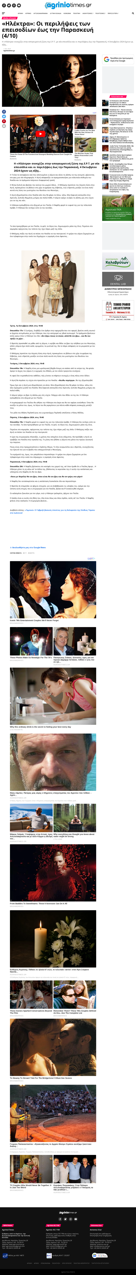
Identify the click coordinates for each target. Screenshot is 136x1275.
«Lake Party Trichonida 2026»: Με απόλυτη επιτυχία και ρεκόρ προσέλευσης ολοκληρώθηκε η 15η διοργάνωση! (122, 149)
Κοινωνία (67, 13)
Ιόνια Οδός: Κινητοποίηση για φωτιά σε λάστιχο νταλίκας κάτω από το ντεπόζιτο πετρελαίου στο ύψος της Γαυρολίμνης (121, 187)
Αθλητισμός (88, 13)
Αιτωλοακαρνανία (41, 13)
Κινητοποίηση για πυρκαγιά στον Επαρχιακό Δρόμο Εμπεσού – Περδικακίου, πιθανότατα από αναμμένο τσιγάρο (122, 121)
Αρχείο (36, 1263)
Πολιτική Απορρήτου (82, 1263)
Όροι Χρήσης (67, 1263)
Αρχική (20, 13)
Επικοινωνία (45, 1263)
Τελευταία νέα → (118, 96)
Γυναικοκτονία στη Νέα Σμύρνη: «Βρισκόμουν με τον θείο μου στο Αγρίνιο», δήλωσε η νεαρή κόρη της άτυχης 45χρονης (121, 178)
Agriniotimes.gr (9, 51)
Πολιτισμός (100, 13)
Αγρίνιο (28, 13)
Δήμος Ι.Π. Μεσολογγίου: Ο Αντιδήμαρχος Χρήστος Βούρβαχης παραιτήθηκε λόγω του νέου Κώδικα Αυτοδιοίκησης (122, 140)
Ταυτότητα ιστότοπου (100, 1263)
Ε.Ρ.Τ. (25, 553)
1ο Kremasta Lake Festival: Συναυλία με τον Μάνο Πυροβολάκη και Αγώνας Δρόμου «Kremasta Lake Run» (122, 103)
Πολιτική (76, 13)
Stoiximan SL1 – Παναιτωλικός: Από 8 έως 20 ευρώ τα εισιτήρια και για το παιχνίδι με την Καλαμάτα (121, 112)
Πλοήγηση (56, 1263)
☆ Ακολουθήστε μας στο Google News (28, 547)
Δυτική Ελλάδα (55, 13)
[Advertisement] (59, 217)
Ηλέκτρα (31, 553)
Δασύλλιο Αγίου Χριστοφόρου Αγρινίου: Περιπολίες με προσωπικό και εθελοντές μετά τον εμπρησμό (121, 158)
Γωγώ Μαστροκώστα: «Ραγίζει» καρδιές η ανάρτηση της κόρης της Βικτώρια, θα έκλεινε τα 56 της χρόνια (121, 130)
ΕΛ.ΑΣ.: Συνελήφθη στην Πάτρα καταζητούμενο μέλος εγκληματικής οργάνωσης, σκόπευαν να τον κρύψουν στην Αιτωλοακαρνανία (122, 168)
